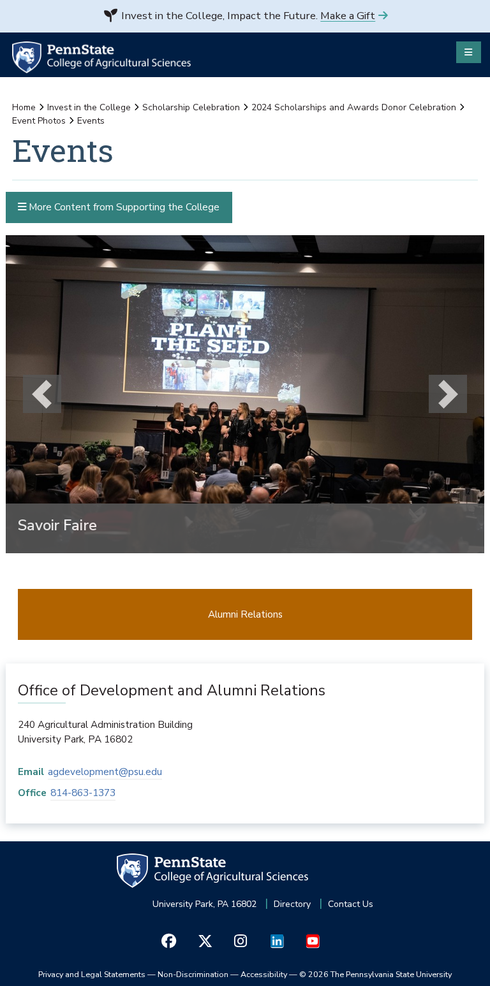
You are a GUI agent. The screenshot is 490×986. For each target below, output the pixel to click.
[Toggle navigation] (468, 52)
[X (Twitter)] (204, 941)
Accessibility (264, 974)
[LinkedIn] (276, 941)
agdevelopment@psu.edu (105, 771)
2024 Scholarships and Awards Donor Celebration (353, 107)
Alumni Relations (245, 614)
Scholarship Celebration (191, 107)
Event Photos (39, 121)
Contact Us (350, 904)
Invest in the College (89, 107)
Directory (292, 904)
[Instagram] (241, 941)
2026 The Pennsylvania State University (375, 974)
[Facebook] (168, 941)
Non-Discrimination (193, 974)
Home (24, 107)
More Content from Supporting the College (122, 207)
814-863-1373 (82, 792)
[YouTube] (312, 941)
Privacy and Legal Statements (91, 974)
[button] (41, 394)
